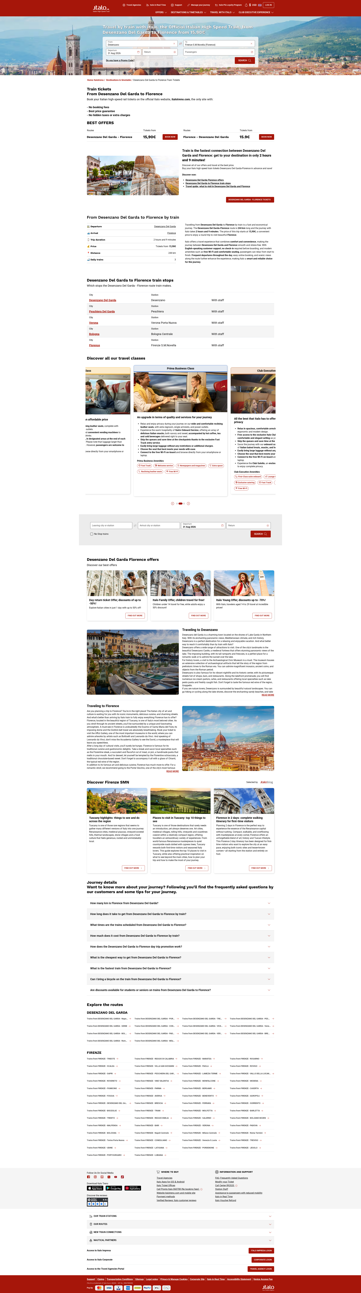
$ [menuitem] (253, 5)
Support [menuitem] (178, 5)
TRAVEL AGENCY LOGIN (262, 1269)
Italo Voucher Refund (225, 1200)
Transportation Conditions (120, 1279)
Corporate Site (197, 1279)
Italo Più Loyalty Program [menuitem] (230, 5)
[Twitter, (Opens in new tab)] (109, 1177)
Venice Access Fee (263, 1279)
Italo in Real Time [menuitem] (158, 5)
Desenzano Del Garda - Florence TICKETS (249, 199)
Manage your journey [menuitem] (200, 5)
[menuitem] (246, 5)
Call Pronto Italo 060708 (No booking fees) (178, 1189)
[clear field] (174, 43)
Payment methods (166, 1196)
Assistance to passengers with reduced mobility (238, 1193)
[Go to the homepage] (101, 8)
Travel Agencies (164, 1178)
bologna (94, 334)
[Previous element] (172, 503)
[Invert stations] (180, 43)
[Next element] (188, 503)
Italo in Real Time (224, 1196)
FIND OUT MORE (136, 616)
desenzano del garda (102, 300)
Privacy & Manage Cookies (174, 1279)
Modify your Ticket (224, 1181)
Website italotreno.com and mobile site (176, 1193)
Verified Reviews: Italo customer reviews (176, 1200)
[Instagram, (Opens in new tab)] (95, 1177)
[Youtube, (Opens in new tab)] (115, 1177)
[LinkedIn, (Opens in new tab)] (102, 1177)
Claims (100, 1279)
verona (93, 322)
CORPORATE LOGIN (264, 1260)
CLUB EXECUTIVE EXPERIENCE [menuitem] (254, 12)
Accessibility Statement (239, 1279)
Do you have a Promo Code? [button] (120, 60)
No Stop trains (101, 534)
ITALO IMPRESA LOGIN (262, 1251)
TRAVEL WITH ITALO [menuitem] (220, 12)
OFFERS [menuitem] (159, 12)
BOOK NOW (171, 137)
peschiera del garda (102, 311)
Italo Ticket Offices (166, 1185)
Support (91, 1279)
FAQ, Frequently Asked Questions (231, 1178)
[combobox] (140, 44)
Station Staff (221, 1189)
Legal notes (152, 1279)
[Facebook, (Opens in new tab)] (88, 1177)
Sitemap (139, 1279)
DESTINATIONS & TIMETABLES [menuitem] (187, 12)
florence (94, 345)
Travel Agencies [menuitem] (133, 5)
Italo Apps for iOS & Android (170, 1181)
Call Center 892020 (225, 1185)
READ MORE (268, 695)
